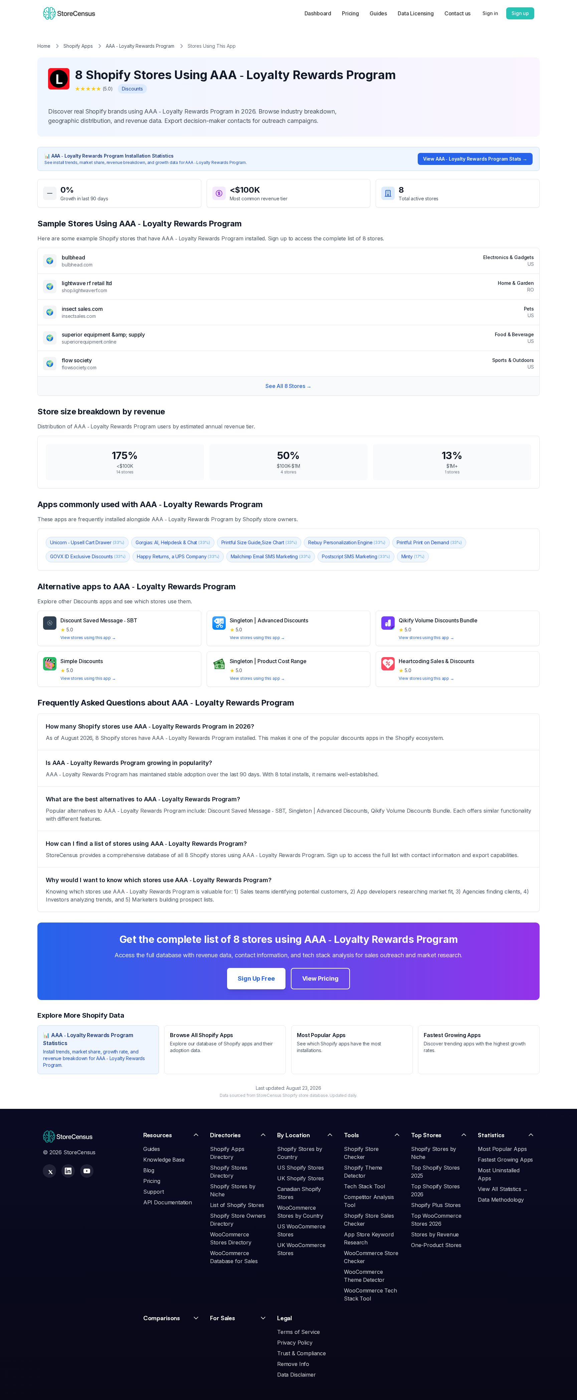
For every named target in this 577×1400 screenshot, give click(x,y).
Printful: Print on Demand (429, 542)
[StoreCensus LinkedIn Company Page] (68, 1171)
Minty (412, 556)
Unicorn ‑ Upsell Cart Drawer (87, 542)
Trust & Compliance (301, 1353)
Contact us (457, 13)
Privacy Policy (295, 1342)
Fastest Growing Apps (505, 1159)
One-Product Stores (436, 1245)
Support (153, 1191)
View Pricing (320, 978)
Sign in (490, 13)
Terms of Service (298, 1332)
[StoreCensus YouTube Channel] (86, 1171)
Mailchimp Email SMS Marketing (271, 556)
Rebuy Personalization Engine (346, 542)
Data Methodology (501, 1199)
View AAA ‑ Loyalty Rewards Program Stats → (475, 159)
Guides (378, 13)
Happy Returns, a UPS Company (178, 556)
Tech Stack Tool (364, 1186)
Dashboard (318, 13)
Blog (148, 1170)
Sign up (520, 13)
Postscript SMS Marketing (356, 556)
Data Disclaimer (296, 1374)
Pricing (350, 13)
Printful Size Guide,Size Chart (259, 542)
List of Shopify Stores (237, 1205)
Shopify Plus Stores (436, 1205)
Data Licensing (416, 13)
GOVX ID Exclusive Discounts (88, 556)
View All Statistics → (503, 1189)
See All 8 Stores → (288, 386)
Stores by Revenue (435, 1234)
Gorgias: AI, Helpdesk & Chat (173, 542)
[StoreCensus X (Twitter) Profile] (49, 1171)
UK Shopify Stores (300, 1178)
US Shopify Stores (300, 1167)
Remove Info (293, 1364)
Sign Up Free (256, 978)
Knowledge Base (164, 1159)
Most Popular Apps (502, 1149)
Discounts (132, 88)
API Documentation (167, 1202)
